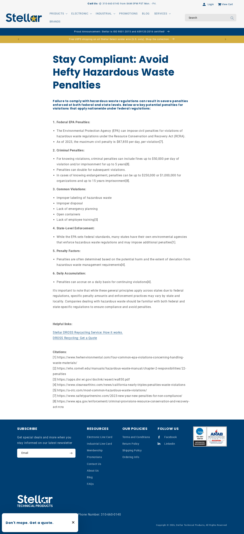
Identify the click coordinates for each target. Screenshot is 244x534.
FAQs (90, 483)
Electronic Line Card (99, 436)
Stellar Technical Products (190, 525)
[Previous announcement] (18, 39)
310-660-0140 (111, 514)
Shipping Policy (132, 450)
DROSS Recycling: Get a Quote (75, 338)
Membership (95, 450)
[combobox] (210, 17)
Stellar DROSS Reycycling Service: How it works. (88, 332)
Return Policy (130, 443)
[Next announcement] (225, 39)
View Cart (227, 4)
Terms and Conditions (136, 436)
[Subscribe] (71, 453)
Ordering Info (130, 457)
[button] (58, 14)
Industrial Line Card (99, 443)
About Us (93, 470)
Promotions (94, 457)
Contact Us (94, 463)
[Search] (232, 18)
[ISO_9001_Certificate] (210, 436)
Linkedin (169, 443)
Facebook (170, 436)
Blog (90, 477)
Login (211, 4)
